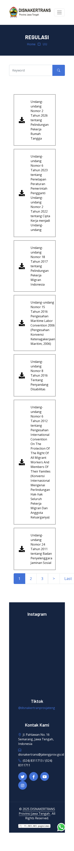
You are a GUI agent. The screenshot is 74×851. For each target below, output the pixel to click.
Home (31, 44)
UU (45, 44)
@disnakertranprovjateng (36, 708)
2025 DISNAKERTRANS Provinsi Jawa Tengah (37, 811)
